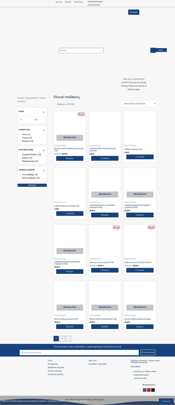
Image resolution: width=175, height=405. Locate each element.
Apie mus (59, 2)
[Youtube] (149, 390)
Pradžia (21, 98)
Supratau (166, 401)
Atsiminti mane (135, 45)
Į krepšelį (104, 158)
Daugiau (70, 158)
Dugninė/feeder (32, 98)
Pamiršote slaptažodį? (133, 56)
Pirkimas (68, 2)
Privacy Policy (127, 86)
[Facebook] (144, 390)
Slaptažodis (134, 32)
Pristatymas (78, 2)
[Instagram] (153, 390)
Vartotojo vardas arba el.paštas (133, 17)
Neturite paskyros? (130, 60)
